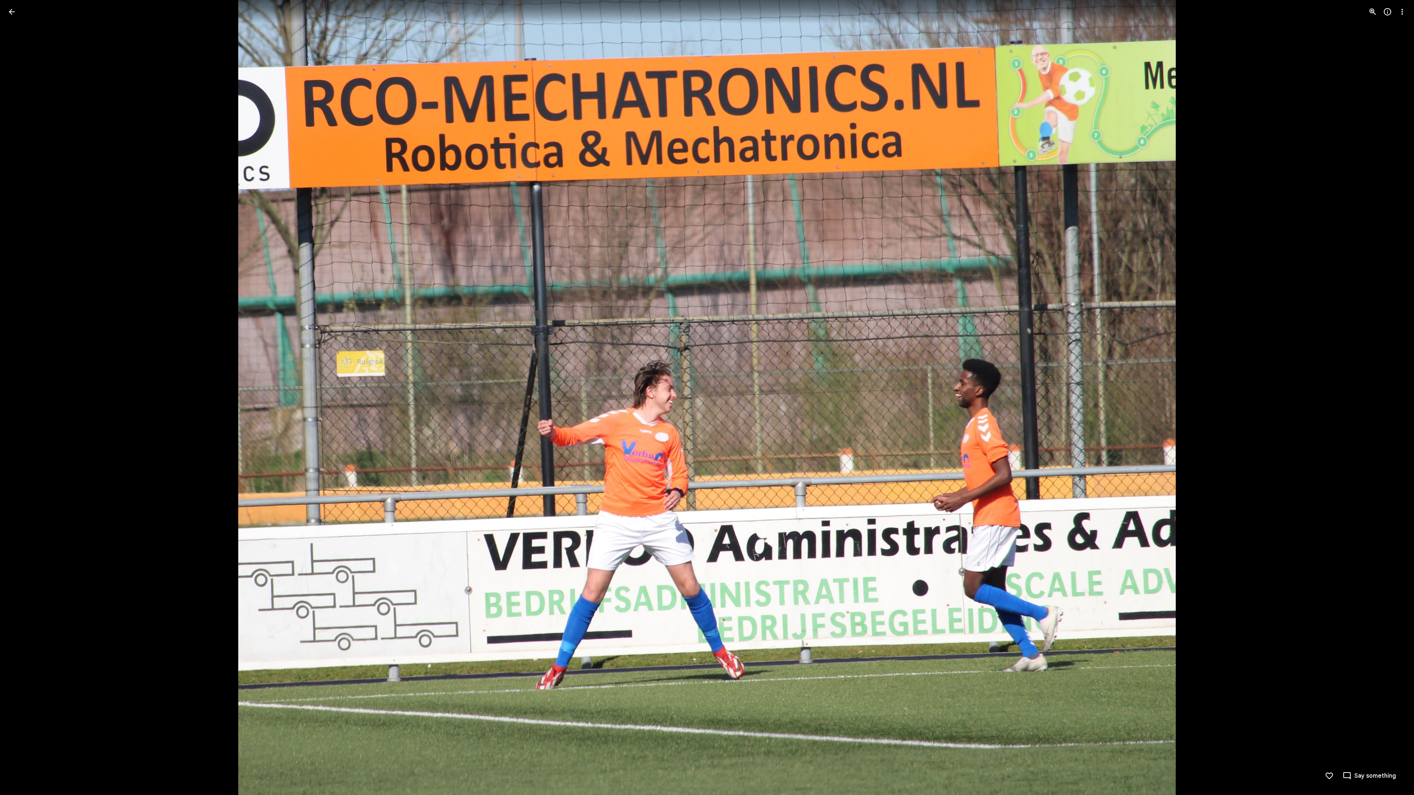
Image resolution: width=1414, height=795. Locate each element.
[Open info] (1387, 11)
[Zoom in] (1372, 11)
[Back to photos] (12, 12)
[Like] (1329, 775)
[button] (20, 397)
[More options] (1402, 11)
